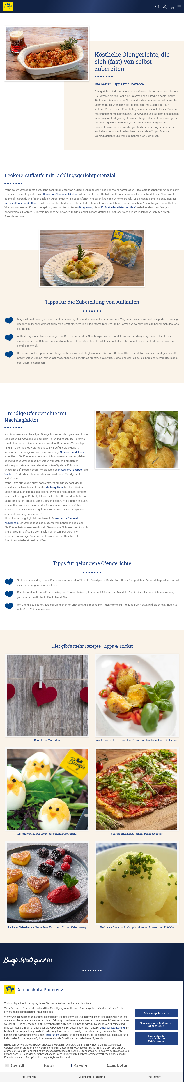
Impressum (154, 1076)
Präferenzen (28, 1076)
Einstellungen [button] (52, 1034)
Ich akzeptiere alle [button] (156, 1013)
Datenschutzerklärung (112, 1027)
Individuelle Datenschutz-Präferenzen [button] (156, 1038)
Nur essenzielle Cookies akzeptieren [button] (156, 1024)
